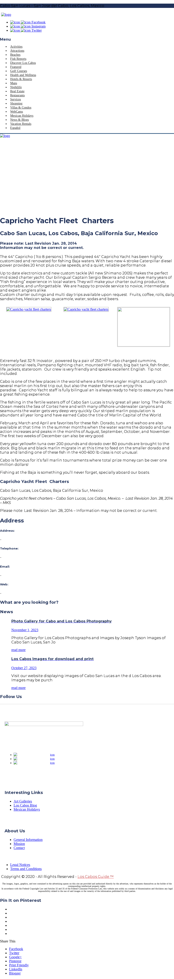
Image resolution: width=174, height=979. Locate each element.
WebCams (16, 111)
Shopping (16, 103)
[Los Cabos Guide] (6, 14)
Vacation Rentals (20, 123)
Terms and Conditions (26, 869)
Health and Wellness (23, 75)
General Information (28, 840)
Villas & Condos (20, 107)
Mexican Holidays (21, 115)
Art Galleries (23, 801)
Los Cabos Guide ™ (95, 877)
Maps (13, 83)
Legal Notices (20, 865)
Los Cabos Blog (25, 805)
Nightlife (16, 87)
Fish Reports (18, 58)
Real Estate (17, 91)
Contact (19, 848)
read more (18, 650)
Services (15, 99)
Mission (19, 844)
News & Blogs (19, 119)
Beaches (15, 54)
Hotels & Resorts (21, 79)
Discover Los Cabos (23, 63)
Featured (15, 67)
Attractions (17, 50)
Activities (16, 46)
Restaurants (17, 95)
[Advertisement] (87, 179)
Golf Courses (18, 71)
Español (15, 128)
